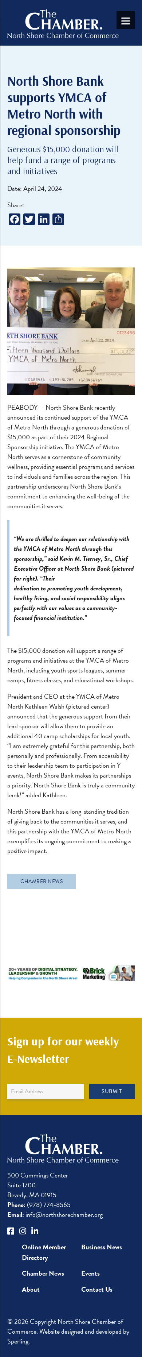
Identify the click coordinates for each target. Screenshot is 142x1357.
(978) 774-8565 (39, 1205)
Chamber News (41, 881)
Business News (101, 1247)
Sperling (17, 1341)
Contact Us (97, 1289)
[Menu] (126, 20)
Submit (112, 1091)
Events (90, 1273)
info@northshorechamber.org (55, 1214)
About (31, 1289)
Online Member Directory (44, 1252)
